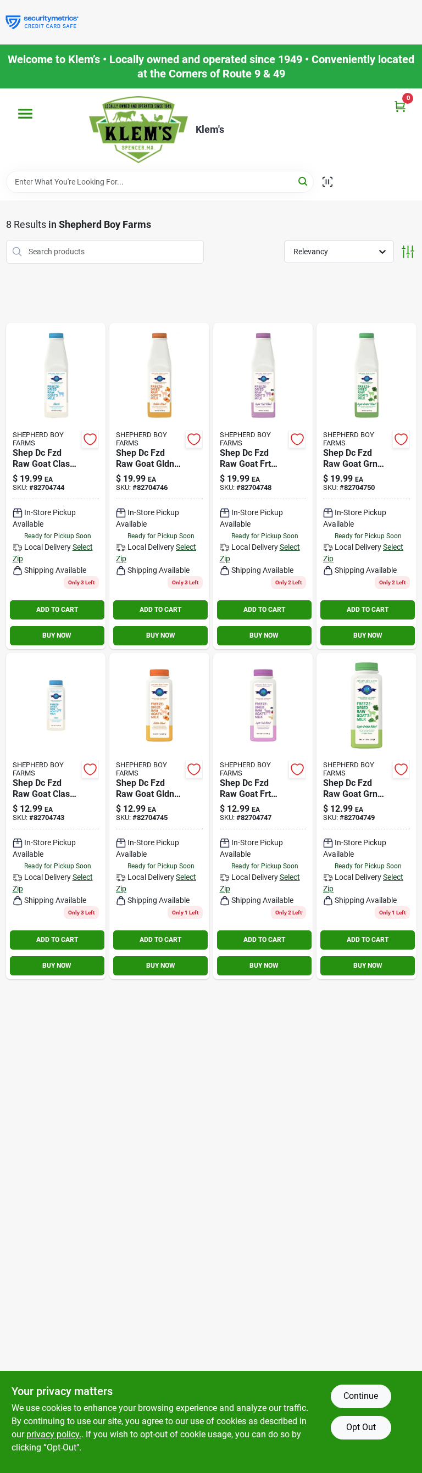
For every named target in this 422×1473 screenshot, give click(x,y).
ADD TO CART (57, 609)
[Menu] (25, 114)
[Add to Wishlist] (90, 439)
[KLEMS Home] (138, 129)
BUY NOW (56, 635)
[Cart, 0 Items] (400, 106)
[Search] (304, 181)
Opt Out (361, 1427)
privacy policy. (53, 1434)
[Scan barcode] (327, 181)
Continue (360, 1396)
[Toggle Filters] (408, 251)
